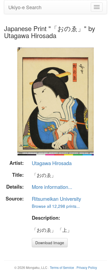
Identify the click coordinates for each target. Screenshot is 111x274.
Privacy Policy (87, 267)
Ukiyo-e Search (24, 7)
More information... (52, 186)
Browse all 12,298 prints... (56, 206)
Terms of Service (62, 267)
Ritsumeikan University (56, 198)
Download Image (49, 242)
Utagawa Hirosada (52, 162)
